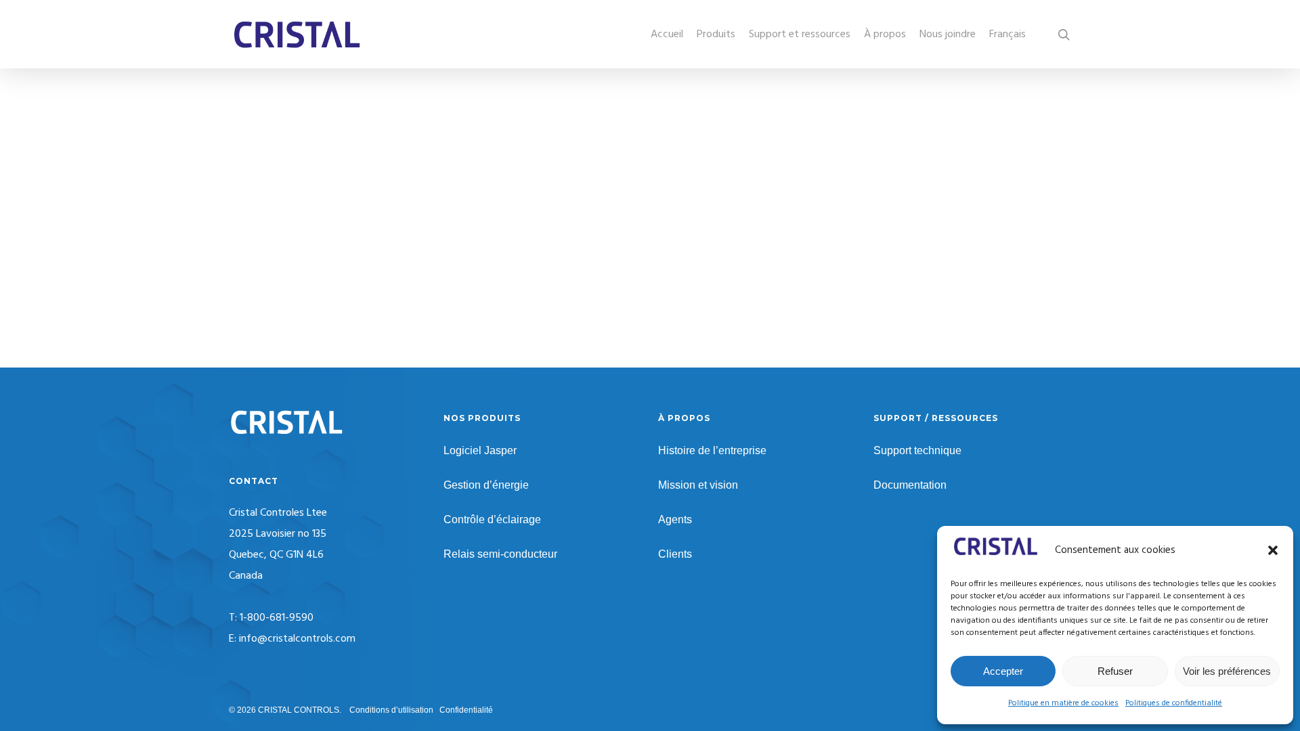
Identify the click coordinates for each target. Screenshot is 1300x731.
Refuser (1115, 671)
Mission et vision (698, 485)
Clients (675, 554)
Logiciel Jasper (480, 450)
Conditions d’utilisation (391, 710)
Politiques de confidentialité (1173, 703)
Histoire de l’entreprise (712, 450)
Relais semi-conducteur (500, 554)
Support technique (917, 450)
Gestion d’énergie (486, 485)
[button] (1273, 550)
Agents (675, 519)
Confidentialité (466, 710)
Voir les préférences (1227, 671)
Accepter (1003, 671)
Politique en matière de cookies (1063, 703)
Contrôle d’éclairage (492, 519)
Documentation (910, 485)
